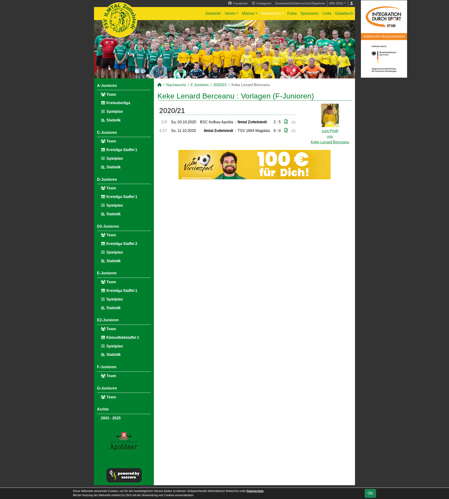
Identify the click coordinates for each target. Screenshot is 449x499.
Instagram (264, 3)
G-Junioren (107, 388)
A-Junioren (107, 86)
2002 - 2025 (111, 418)
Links (326, 13)
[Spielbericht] (286, 121)
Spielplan (114, 111)
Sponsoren (310, 13)
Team (110, 94)
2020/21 (220, 85)
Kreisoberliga (117, 103)
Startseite (213, 13)
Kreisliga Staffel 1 (121, 150)
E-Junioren (107, 273)
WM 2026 (336, 3)
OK (370, 493)
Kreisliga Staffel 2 (121, 244)
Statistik (113, 120)
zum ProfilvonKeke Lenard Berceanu (330, 136)
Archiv (103, 409)
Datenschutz (255, 491)
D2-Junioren (108, 226)
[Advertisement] (254, 223)
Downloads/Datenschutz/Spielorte (300, 3)
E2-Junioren (108, 320)
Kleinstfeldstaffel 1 (122, 338)
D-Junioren (107, 179)
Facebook (240, 3)
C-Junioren (107, 132)
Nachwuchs (271, 13)
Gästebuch (344, 13)
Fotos (292, 13)
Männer (248, 13)
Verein (230, 13)
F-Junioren (106, 367)
